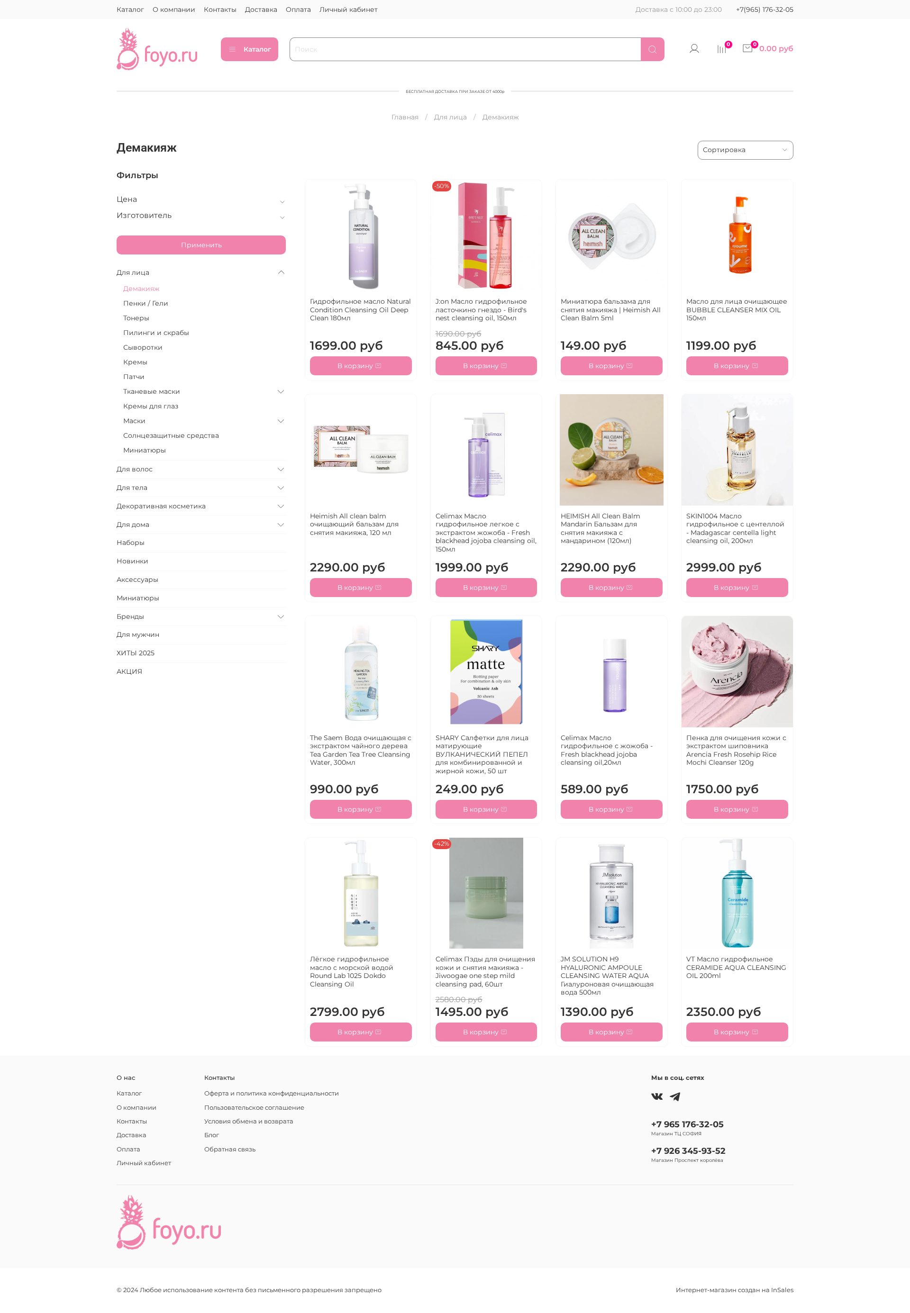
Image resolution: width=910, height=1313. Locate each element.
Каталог (130, 9)
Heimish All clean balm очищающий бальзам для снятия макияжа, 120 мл (354, 524)
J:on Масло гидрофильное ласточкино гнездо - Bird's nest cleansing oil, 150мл (481, 309)
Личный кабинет (348, 9)
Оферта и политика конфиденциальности (271, 1093)
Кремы (135, 362)
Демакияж (141, 288)
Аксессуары (137, 579)
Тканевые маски (151, 391)
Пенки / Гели (145, 303)
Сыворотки (143, 347)
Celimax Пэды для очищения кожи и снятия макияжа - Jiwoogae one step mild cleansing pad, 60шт (485, 971)
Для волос (135, 469)
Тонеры (136, 318)
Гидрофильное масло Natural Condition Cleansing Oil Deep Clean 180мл (360, 309)
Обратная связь (229, 1149)
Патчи (134, 376)
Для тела (132, 487)
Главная (405, 117)
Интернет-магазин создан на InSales (734, 1290)
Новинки (132, 561)
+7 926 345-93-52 (688, 1150)
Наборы (131, 542)
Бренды (130, 616)
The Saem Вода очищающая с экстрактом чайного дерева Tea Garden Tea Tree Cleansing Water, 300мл (360, 750)
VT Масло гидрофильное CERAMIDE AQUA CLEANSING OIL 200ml (736, 967)
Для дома (133, 524)
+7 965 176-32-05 (687, 1124)
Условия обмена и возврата (248, 1121)
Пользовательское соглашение (254, 1107)
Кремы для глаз (150, 406)
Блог (211, 1135)
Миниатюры (144, 450)
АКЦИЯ (129, 671)
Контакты (220, 9)
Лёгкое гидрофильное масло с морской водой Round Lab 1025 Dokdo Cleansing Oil (351, 971)
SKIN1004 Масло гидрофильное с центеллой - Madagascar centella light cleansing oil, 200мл (735, 528)
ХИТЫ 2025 (136, 653)
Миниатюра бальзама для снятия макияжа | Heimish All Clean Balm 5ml (611, 309)
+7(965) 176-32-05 (764, 9)
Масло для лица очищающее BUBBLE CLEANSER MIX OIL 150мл (736, 309)
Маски (134, 421)
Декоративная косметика (161, 506)
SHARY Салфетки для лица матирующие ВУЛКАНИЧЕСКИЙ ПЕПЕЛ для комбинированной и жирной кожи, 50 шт (482, 754)
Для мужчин (138, 634)
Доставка (261, 9)
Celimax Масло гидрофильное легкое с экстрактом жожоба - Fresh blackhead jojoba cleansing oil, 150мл (486, 532)
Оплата (298, 9)
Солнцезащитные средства (171, 435)
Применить (201, 245)
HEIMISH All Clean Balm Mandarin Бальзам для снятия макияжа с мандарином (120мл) (600, 528)
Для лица (450, 117)
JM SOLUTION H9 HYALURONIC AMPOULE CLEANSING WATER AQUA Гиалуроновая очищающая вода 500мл (607, 975)
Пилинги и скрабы (156, 332)
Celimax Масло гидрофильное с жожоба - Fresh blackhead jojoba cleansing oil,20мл (607, 750)
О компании (174, 9)
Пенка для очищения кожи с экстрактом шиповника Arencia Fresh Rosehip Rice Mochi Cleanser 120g (736, 750)
